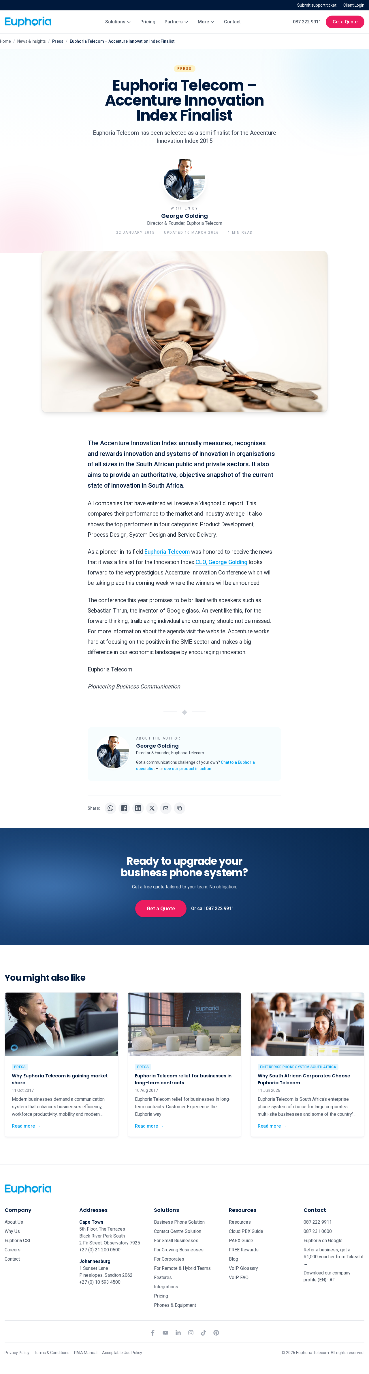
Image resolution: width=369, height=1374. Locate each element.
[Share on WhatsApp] (110, 808)
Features (163, 1277)
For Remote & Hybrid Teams (182, 1268)
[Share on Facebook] (124, 808)
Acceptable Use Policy (122, 1352)
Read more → (26, 1126)
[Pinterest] (216, 1333)
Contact (232, 22)
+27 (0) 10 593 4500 (100, 1282)
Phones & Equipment (175, 1305)
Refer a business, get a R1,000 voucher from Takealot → (334, 1256)
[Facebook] (153, 1333)
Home (5, 41)
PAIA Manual (85, 1352)
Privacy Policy (17, 1352)
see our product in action (187, 768)
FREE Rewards (244, 1250)
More (203, 22)
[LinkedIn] (178, 1333)
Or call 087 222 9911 (212, 908)
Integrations (166, 1286)
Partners (174, 22)
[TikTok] (203, 1333)
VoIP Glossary (243, 1268)
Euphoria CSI (17, 1240)
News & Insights (31, 41)
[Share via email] (166, 808)
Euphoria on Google (323, 1240)
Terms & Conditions (51, 1352)
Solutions (115, 22)
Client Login (353, 5)
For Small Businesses (176, 1240)
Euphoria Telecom (167, 552)
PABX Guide (241, 1240)
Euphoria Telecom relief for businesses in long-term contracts (183, 1079)
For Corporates (169, 1259)
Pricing (147, 22)
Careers (12, 1250)
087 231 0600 (318, 1231)
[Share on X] (152, 808)
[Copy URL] (179, 808)
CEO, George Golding (221, 562)
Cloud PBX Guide (246, 1231)
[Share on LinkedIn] (138, 808)
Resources (240, 1222)
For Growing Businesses (179, 1250)
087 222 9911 (307, 22)
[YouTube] (165, 1333)
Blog (233, 1259)
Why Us (12, 1231)
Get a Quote (345, 22)
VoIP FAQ (238, 1277)
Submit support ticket (316, 5)
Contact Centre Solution (177, 1231)
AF (332, 1280)
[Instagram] (191, 1333)
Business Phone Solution (179, 1222)
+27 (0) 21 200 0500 (100, 1250)
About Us (14, 1222)
